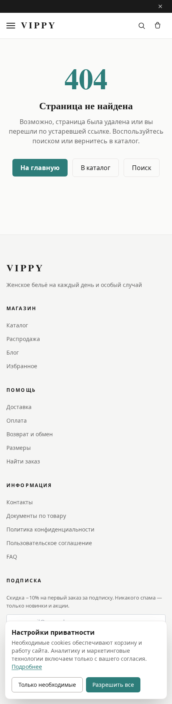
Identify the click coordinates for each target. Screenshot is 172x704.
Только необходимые (47, 684)
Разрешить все (113, 684)
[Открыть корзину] (158, 26)
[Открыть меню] (12, 25)
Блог (12, 352)
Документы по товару (36, 515)
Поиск (141, 167)
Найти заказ (23, 461)
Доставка (19, 407)
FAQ (11, 556)
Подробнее (27, 666)
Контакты (19, 502)
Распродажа (23, 339)
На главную (40, 167)
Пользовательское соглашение (49, 543)
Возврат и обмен (29, 434)
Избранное (21, 366)
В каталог (95, 167)
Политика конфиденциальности (50, 529)
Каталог (17, 325)
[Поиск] (142, 26)
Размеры (18, 447)
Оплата (16, 420)
